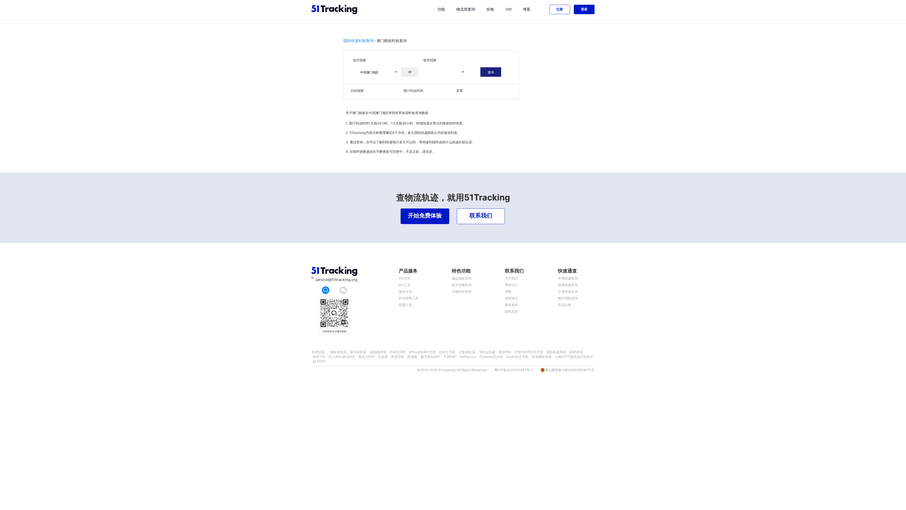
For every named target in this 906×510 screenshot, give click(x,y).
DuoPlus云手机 (517, 357)
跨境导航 (397, 357)
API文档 (405, 278)
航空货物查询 (462, 285)
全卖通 (383, 357)
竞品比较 (564, 305)
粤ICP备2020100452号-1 (513, 370)
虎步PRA (504, 352)
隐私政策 (511, 311)
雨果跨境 (576, 352)
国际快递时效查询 (358, 40)
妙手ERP (319, 361)
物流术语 (405, 291)
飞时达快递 (486, 352)
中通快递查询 (568, 291)
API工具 (405, 285)
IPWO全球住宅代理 (529, 352)
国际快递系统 (556, 352)
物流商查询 (465, 9)
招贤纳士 (511, 298)
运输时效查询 (462, 291)
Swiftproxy (467, 357)
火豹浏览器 (467, 352)
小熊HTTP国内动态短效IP (574, 357)
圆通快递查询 (568, 285)
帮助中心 (511, 285)
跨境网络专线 (542, 357)
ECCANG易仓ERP (342, 357)
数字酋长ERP (430, 357)
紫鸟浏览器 (358, 352)
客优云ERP (366, 357)
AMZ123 (319, 357)
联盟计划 (405, 305)
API (508, 9)
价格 (490, 9)
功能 (441, 9)
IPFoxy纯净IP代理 (422, 352)
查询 (491, 72)
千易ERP (449, 357)
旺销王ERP (398, 352)
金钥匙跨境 (378, 352)
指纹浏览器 (338, 352)
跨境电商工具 (409, 298)
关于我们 (511, 278)
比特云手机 (447, 352)
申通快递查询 (568, 278)
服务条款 (511, 305)
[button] (376, 72)
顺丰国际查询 (568, 298)
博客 (526, 9)
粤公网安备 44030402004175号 (570, 370)
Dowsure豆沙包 (491, 357)
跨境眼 (412, 357)
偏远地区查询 (462, 278)
